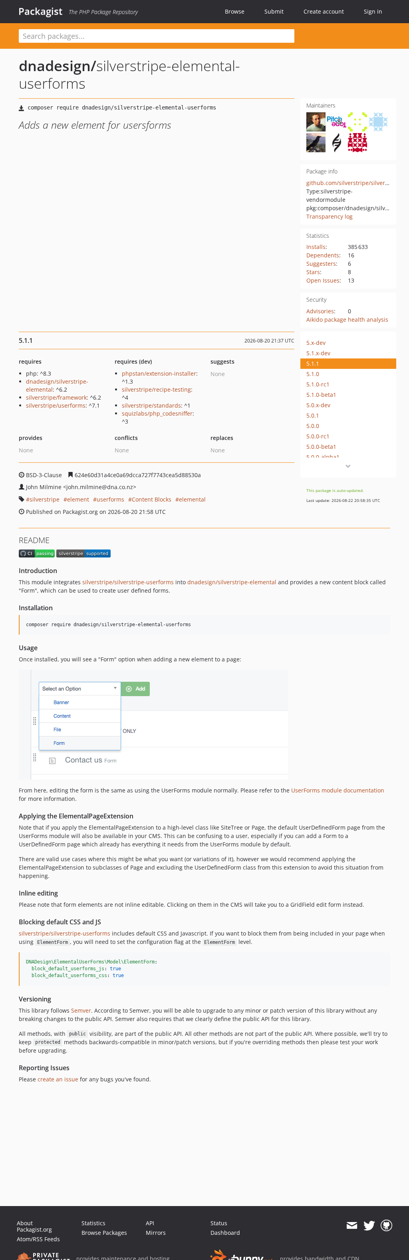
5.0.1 (312, 415)
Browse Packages (104, 1232)
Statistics (93, 1223)
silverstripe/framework (56, 397)
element (78, 499)
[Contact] (351, 1225)
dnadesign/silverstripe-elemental (231, 582)
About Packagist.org (34, 1226)
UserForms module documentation (337, 790)
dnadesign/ (57, 66)
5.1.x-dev (318, 353)
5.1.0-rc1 (318, 384)
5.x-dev (316, 342)
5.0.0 (312, 426)
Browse (234, 11)
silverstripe (45, 499)
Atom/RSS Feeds (38, 1239)
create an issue (58, 1079)
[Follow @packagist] (369, 1225)
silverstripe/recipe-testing (156, 389)
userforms (110, 499)
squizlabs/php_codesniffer (157, 413)
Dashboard (225, 1232)
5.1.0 (312, 374)
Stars (313, 272)
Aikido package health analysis (347, 319)
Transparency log (329, 216)
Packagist (40, 11)
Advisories (320, 311)
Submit (274, 11)
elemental (192, 499)
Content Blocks (151, 499)
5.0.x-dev (318, 405)
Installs (316, 247)
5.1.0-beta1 (321, 394)
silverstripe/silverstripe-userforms (128, 582)
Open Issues (323, 280)
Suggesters (321, 263)
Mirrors (156, 1232)
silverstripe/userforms (55, 405)
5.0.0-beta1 (321, 446)
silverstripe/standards (151, 405)
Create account (324, 11)
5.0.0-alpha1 (323, 457)
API (150, 1223)
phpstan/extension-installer (159, 373)
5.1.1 (312, 363)
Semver (81, 1010)
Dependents (322, 255)
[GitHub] (386, 1225)
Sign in (373, 11)
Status (218, 1223)
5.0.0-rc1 (318, 436)
